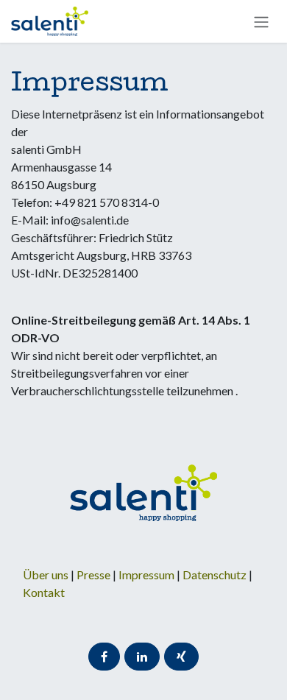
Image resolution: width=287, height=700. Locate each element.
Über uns (45, 574)
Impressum (147, 574)
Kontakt (44, 592)
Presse (93, 574)
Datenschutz (216, 574)
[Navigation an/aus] (261, 21)
